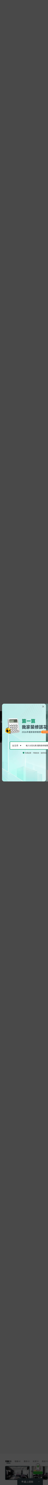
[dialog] (24, 742)
